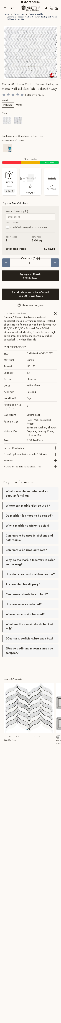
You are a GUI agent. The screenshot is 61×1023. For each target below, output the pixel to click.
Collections (19, 14)
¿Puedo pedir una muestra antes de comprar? (29, 650)
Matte (19, 105)
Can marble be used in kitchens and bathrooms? (29, 538)
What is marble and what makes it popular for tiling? (28, 493)
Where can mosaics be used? (25, 614)
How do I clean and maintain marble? (30, 574)
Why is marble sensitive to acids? (27, 526)
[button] (30, 52)
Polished (8, 105)
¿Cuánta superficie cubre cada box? (29, 639)
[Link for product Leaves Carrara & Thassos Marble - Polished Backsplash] (29, 708)
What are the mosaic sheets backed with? (29, 626)
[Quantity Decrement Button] (6, 262)
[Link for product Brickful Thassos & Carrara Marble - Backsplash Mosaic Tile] (58, 737)
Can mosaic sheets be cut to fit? (27, 594)
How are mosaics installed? (24, 604)
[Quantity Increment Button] (55, 262)
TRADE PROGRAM (30, 2)
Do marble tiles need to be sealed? (29, 516)
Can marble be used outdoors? (26, 550)
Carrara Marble (36, 14)
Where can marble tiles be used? (28, 506)
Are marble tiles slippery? (23, 584)
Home (6, 14)
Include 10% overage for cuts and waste (28, 227)
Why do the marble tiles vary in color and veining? (30, 562)
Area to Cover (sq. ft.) (17, 211)
